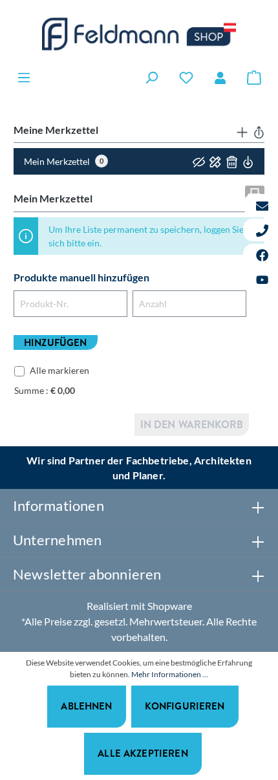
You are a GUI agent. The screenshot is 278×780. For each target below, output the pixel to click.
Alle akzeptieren (142, 753)
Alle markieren (59, 370)
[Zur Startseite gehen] (139, 34)
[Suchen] (151, 77)
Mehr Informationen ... (169, 674)
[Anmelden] (220, 77)
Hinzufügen (55, 342)
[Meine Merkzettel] (186, 77)
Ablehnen (86, 706)
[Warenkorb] (254, 77)
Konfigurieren (185, 706)
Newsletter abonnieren (87, 574)
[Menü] (24, 77)
